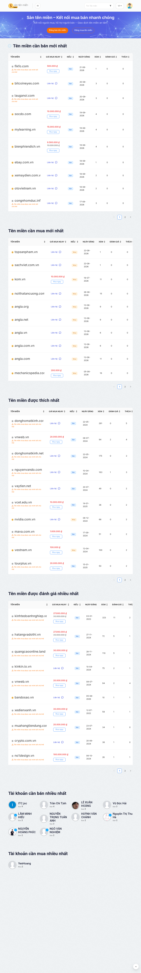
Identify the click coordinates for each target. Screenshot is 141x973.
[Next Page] (130, 217)
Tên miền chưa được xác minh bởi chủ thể (25, 71)
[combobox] (99, 6)
